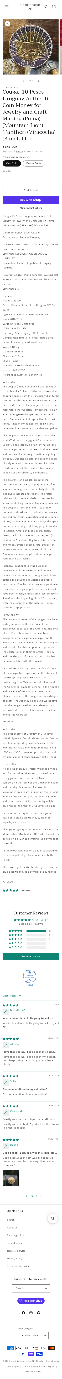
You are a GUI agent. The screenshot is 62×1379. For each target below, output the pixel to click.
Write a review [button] (31, 956)
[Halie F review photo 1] (11, 1178)
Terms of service (32, 1366)
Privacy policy (14, 1366)
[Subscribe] (46, 1288)
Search (11, 1219)
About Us (12, 1227)
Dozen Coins (33, 163)
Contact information (33, 1372)
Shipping (19, 151)
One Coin (11, 163)
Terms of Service (16, 1251)
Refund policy (14, 1243)
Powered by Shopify (33, 1361)
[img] (11, 1005)
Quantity (7, 171)
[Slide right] (38, 81)
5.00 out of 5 (40, 920)
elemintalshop (17, 1361)
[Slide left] (23, 81)
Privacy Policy (14, 1258)
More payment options (31, 208)
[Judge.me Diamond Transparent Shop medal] (30, 976)
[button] (7, 6)
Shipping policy (50, 1366)
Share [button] (10, 882)
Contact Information (18, 1266)
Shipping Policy (15, 1235)
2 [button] (26, 1196)
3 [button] (32, 1196)
